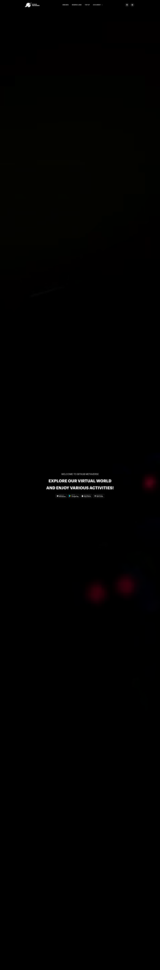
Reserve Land (77, 5)
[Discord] (127, 5)
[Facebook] (132, 5)
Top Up (87, 5)
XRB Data (65, 5)
